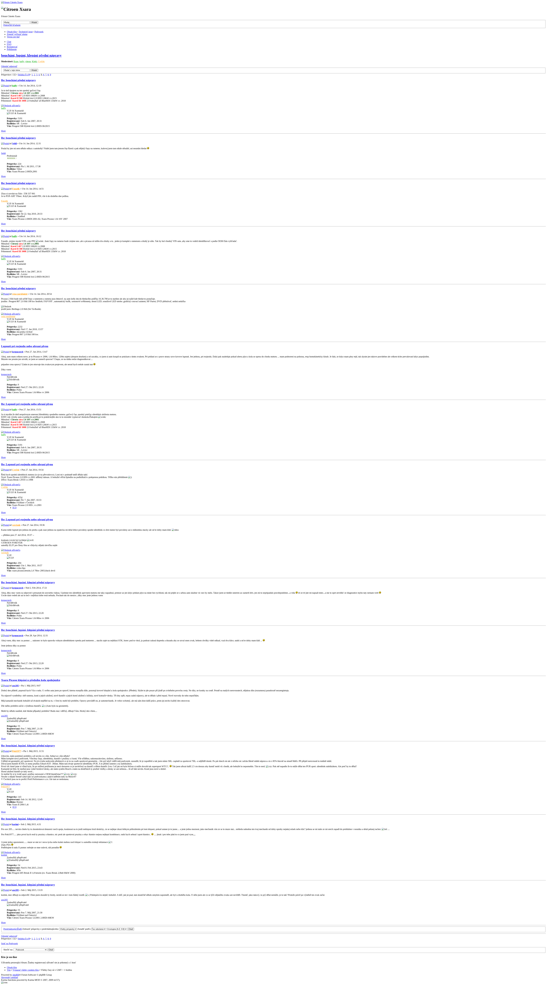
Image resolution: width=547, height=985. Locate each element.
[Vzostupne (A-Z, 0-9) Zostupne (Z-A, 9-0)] (120, 929)
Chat (9, 41)
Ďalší (19, 929)
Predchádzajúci (10, 929)
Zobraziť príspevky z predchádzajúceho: (40, 929)
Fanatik (16, 189)
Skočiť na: (8, 949)
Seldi (14, 143)
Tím (9, 970)
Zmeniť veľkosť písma (17, 34)
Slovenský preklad (9, 977)
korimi (15, 824)
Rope (16, 61)
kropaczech (17, 352)
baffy (22, 61)
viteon (28, 61)
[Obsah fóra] (12, 2)
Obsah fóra (12, 31)
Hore (3, 131)
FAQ (9, 44)
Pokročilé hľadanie (12, 25)
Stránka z (24, 74)
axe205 (15, 685)
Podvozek (38, 31)
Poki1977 (16, 751)
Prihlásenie (12, 49)
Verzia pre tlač (13, 37)
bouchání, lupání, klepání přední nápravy (31, 55)
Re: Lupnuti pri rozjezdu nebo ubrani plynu (27, 404)
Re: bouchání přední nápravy (18, 80)
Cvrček (41, 61)
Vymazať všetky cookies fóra (26, 970)
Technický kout (26, 31)
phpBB (16, 975)
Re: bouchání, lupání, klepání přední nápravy (28, 582)
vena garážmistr (20, 294)
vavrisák (16, 525)
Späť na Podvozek (9, 943)
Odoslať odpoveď (9, 66)
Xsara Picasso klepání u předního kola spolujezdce (30, 680)
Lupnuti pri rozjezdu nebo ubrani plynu (24, 346)
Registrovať (12, 47)
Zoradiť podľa (84, 929)
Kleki (34, 61)
